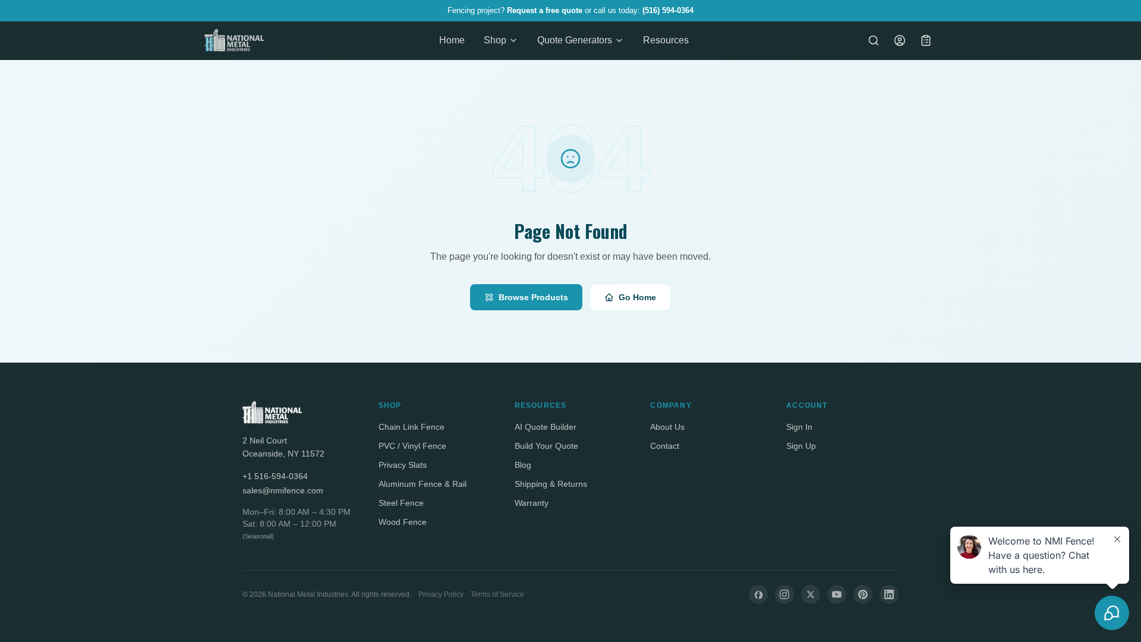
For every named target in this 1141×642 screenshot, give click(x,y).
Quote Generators (574, 40)
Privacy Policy (441, 594)
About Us (667, 427)
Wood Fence (403, 522)
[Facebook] (758, 594)
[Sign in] (899, 40)
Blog (523, 465)
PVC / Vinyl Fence (412, 446)
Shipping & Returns (551, 484)
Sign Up (801, 446)
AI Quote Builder (545, 427)
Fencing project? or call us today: (570, 10)
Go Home (637, 297)
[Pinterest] (862, 594)
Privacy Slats (403, 465)
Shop (495, 40)
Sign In (799, 427)
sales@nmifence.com (282, 490)
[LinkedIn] (889, 594)
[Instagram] (784, 594)
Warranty (532, 503)
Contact (664, 446)
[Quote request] (926, 40)
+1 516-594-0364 (275, 476)
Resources (666, 40)
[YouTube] (836, 594)
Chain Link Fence (412, 427)
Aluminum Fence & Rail (423, 484)
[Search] (873, 40)
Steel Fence (401, 503)
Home (452, 40)
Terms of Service (497, 594)
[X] (810, 594)
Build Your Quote (546, 446)
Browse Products (533, 297)
